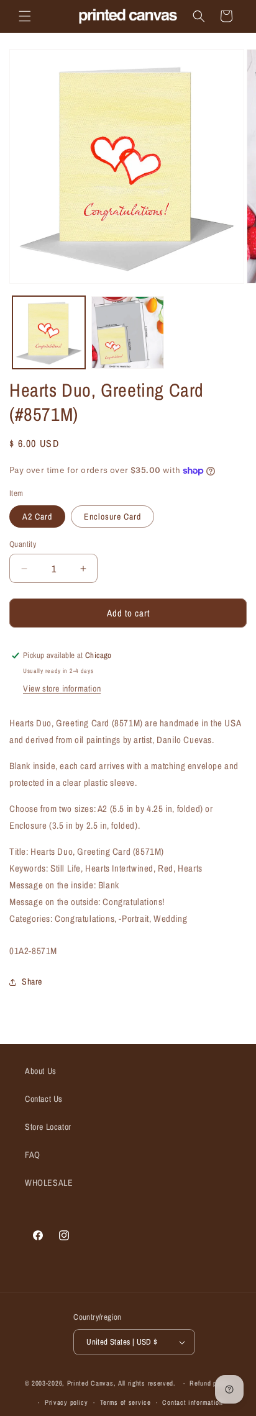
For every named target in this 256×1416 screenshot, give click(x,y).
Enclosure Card (112, 516)
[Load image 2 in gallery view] (127, 332)
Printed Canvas (90, 1383)
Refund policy (210, 1383)
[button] (25, 16)
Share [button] (32, 981)
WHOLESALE (49, 1182)
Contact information (192, 1402)
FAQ (32, 1154)
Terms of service (125, 1402)
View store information (62, 688)
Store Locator (48, 1126)
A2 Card (37, 516)
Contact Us (44, 1098)
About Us (41, 1070)
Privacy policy (66, 1402)
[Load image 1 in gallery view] (48, 332)
